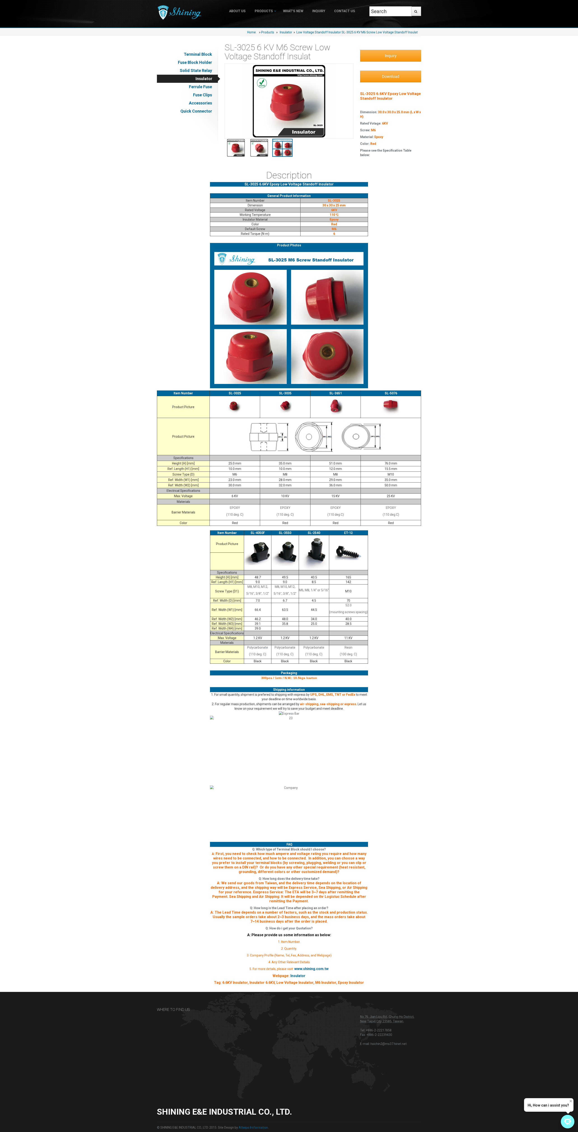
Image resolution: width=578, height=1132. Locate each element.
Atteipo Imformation (253, 1127)
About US (237, 11)
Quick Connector (196, 111)
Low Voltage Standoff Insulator (318, 32)
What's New (293, 11)
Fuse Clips (202, 94)
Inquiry (318, 11)
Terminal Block (198, 54)
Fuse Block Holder (195, 62)
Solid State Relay (196, 70)
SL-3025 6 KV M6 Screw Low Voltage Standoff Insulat (380, 32)
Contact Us (344, 11)
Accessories (200, 103)
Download (390, 76)
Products (264, 11)
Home (251, 32)
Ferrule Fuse (200, 86)
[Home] (179, 13)
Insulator (286, 32)
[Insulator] (236, 147)
